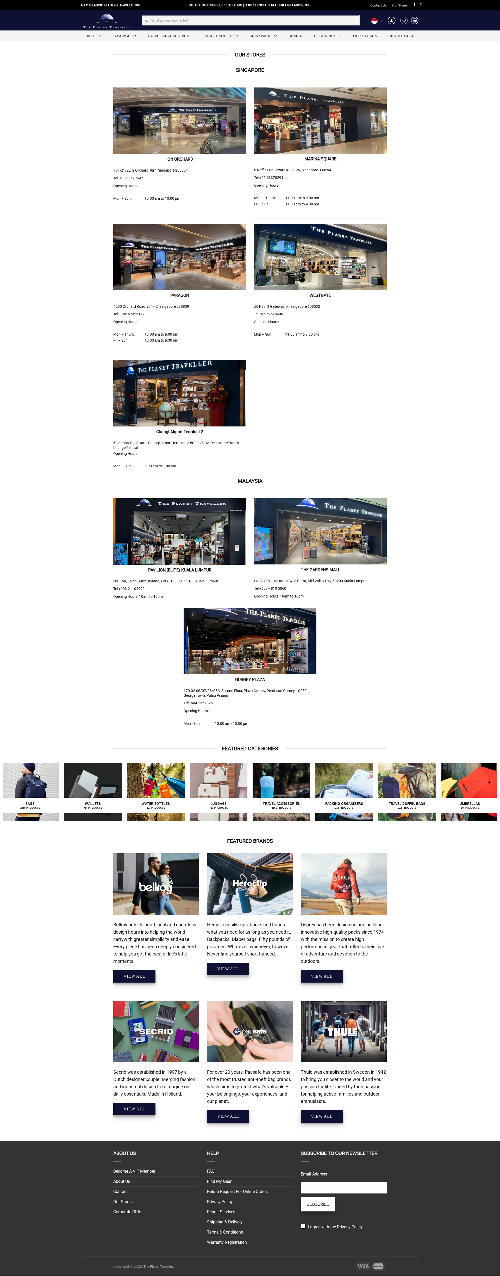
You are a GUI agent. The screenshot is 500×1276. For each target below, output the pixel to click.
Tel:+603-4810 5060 (270, 588)
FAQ (211, 1171)
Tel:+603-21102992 (129, 589)
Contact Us (378, 5)
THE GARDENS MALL (320, 569)
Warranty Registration (227, 1242)
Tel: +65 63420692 (128, 178)
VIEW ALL (134, 976)
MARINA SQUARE (320, 158)
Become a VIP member (134, 1171)
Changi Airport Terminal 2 (179, 431)
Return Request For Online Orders (237, 1191)
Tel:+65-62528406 (268, 314)
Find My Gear (219, 1181)
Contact (120, 1191)
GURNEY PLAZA (250, 679)
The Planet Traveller (107, 20)
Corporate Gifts (127, 1211)
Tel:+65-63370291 (268, 177)
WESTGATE (320, 295)
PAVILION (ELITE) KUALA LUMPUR (179, 570)
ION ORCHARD (179, 159)
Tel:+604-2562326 (198, 703)
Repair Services (221, 1211)
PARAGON (179, 295)
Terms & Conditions (225, 1232)
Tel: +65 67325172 (129, 314)
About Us (121, 1181)
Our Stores (400, 5)
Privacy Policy (220, 1201)
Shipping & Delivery (225, 1222)
